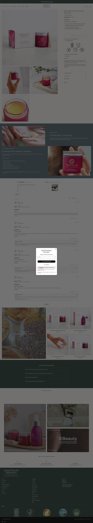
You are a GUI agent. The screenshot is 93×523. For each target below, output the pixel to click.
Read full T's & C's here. (40, 270)
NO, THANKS (46, 264)
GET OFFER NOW (46, 261)
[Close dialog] (55, 249)
